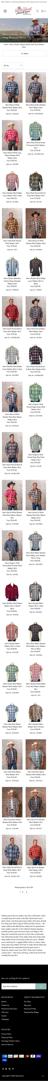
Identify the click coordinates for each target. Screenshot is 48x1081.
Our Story (27, 1001)
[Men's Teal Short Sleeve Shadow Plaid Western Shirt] (36, 754)
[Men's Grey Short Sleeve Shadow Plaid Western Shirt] (12, 802)
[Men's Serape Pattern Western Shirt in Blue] (36, 591)
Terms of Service (7, 1044)
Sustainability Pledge (31, 1012)
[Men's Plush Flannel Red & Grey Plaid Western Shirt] (12, 311)
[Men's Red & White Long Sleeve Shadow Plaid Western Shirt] (12, 135)
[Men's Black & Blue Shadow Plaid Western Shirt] (36, 87)
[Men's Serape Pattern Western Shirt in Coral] (12, 631)
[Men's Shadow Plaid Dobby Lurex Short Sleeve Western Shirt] (36, 671)
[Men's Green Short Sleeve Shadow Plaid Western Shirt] (12, 671)
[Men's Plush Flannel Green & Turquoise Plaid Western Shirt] (36, 130)
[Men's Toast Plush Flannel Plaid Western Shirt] (12, 223)
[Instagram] (6, 1069)
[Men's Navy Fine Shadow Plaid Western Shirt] (36, 802)
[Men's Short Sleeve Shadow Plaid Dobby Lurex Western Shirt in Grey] (36, 540)
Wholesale (5, 1019)
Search (3, 1001)
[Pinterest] (13, 1069)
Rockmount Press (30, 1008)
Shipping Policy (7, 1037)
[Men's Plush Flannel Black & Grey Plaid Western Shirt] (12, 447)
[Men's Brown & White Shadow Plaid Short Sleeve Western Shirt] (36, 495)
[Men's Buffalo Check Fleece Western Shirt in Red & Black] (12, 591)
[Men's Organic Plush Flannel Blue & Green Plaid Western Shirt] (12, 545)
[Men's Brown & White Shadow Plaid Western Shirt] (36, 223)
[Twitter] (9, 1069)
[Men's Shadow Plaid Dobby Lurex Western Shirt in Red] (12, 180)
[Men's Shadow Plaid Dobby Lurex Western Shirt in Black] (36, 266)
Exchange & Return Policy (10, 1041)
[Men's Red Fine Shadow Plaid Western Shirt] (36, 850)
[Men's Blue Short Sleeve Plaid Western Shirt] (12, 754)
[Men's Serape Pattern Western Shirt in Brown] (36, 712)
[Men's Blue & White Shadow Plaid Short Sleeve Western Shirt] (12, 397)
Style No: (9, 114)
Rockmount (20, 1076)
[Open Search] (37, 11)
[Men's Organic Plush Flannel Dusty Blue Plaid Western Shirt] (36, 442)
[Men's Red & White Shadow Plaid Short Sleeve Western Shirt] (12, 495)
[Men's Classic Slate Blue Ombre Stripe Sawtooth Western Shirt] (12, 266)
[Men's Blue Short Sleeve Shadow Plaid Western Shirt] (12, 712)
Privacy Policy (6, 1034)
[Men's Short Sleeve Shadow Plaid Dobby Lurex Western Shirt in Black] (36, 631)
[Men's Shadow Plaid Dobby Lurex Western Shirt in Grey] (12, 354)
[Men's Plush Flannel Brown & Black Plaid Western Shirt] (36, 354)
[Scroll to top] (43, 1076)
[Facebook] (3, 1069)
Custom (4, 1016)
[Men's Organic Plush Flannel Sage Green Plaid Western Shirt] (36, 392)
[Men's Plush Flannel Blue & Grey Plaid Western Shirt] (12, 850)
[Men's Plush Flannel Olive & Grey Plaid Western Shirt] (36, 180)
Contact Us (5, 1005)
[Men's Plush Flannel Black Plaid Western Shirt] (36, 311)
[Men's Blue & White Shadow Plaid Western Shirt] (12, 87)
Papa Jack (27, 1005)
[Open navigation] (7, 11)
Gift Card (4, 1012)
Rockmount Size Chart (9, 1008)
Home (6, 44)
